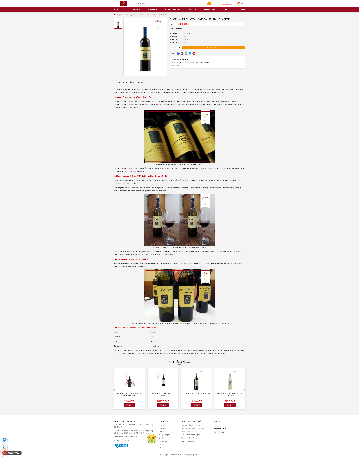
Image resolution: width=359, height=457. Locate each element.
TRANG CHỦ (118, 9)
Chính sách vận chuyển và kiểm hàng (192, 428)
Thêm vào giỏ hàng (214, 47)
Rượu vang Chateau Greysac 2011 (196, 394)
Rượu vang (135, 9)
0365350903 (228, 4)
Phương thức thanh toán (189, 431)
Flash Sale (152, 9)
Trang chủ (119, 15)
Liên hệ (161, 447)
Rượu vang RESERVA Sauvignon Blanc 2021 (229, 395)
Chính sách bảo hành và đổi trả (191, 425)
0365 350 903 (124, 440)
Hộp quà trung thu (172, 9)
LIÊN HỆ (242, 9)
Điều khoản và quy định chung (190, 438)
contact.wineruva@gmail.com (127, 437)
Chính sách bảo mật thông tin (190, 435)
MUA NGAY (129, 405)
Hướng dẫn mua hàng (188, 441)
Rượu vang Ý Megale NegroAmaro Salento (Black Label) (129, 395)
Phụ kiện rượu (209, 9)
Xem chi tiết (149, 433)
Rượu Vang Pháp (130, 15)
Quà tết (191, 9)
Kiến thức (228, 9)
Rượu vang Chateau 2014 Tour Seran (163, 395)
